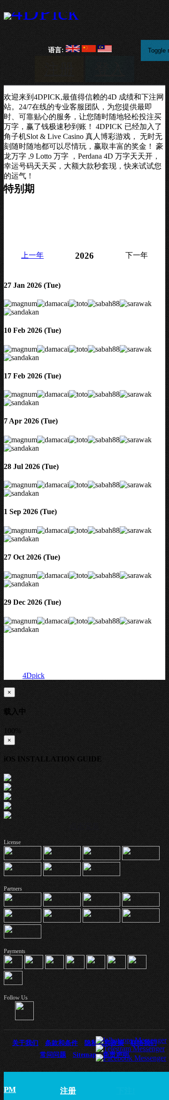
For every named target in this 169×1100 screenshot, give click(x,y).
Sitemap (84, 1054)
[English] (73, 50)
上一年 (32, 255)
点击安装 (84, 826)
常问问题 (53, 1054)
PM (10, 1089)
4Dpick (34, 675)
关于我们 (25, 1042)
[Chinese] (89, 50)
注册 (59, 69)
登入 (110, 69)
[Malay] (105, 50)
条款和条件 (61, 1042)
